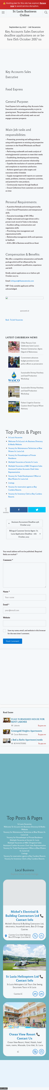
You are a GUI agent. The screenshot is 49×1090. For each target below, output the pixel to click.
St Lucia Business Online (24, 13)
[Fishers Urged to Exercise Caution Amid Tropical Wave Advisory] (14, 407)
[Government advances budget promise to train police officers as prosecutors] (14, 362)
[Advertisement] (24, 676)
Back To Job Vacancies (14, 320)
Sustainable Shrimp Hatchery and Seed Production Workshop (32, 375)
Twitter (31, 1073)
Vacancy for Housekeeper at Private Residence (24, 837)
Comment (8, 560)
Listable (37, 1077)
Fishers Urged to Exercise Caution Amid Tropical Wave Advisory (32, 405)
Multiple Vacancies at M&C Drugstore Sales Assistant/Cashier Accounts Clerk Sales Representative (25, 469)
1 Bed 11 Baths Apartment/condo (27, 739)
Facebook (21, 1073)
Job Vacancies (34, 27)
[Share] (19, 509)
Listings (11, 483)
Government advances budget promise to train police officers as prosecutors (32, 360)
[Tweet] (37, 509)
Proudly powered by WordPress (19, 1077)
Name (6, 591)
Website (6, 617)
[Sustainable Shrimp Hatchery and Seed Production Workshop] (14, 377)
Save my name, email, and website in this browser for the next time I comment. (27, 632)
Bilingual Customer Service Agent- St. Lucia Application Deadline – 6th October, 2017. (23, 534)
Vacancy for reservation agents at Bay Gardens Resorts (24, 856)
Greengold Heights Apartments (26, 730)
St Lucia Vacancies (15, 437)
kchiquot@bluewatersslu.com (22, 281)
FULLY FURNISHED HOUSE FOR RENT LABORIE (27, 720)
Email (6, 604)
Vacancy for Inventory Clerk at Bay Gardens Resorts (24, 858)
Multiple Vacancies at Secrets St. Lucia (23, 462)
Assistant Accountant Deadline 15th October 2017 (25, 523)
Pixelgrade (24, 1079)
